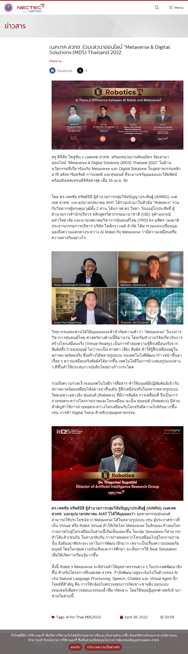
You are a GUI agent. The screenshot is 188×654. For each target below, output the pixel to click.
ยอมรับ (75, 647)
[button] (62, 70)
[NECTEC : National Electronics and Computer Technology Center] (23, 7)
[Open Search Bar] (157, 7)
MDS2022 (93, 617)
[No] (182, 642)
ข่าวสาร (15, 26)
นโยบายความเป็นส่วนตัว (103, 647)
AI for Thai (74, 617)
